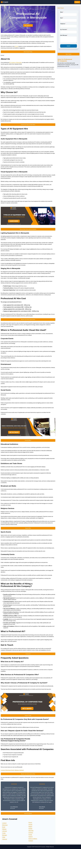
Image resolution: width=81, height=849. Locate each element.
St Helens (31, 832)
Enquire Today (28, 715)
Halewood (4, 839)
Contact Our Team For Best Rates (28, 124)
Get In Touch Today (28, 51)
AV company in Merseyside (15, 62)
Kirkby (3, 837)
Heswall (30, 824)
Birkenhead (8, 770)
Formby (30, 834)
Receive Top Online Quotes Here (28, 319)
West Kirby (31, 830)
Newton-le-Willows (33, 838)
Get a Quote (27, 25)
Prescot (30, 822)
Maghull (30, 826)
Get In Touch (68, 54)
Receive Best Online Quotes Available (28, 229)
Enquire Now (28, 528)
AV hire (16, 46)
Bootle (12, 770)
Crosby (4, 833)
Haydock (31, 836)
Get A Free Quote (28, 813)
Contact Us (28, 653)
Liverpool (3, 770)
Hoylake (30, 828)
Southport (31, 840)
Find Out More (28, 440)
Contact (77, 2)
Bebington (4, 835)
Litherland (21, 770)
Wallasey (17, 770)
